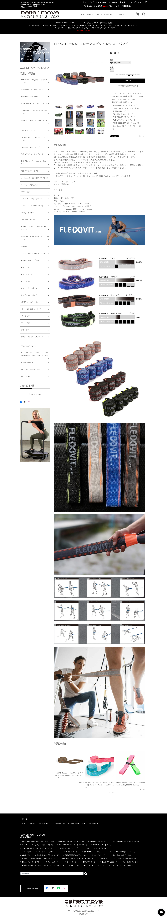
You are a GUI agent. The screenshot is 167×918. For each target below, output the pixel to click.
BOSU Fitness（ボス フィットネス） (34, 103)
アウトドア (25, 330)
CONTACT (120, 14)
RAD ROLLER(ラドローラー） (32, 130)
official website (36, 394)
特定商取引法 (60, 823)
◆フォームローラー (28, 267)
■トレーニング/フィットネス (31, 309)
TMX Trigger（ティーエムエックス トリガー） (34, 162)
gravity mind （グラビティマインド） (35, 178)
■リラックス (25, 323)
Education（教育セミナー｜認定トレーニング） (35, 238)
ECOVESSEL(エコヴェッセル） (32, 206)
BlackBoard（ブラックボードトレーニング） (34, 112)
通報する (141, 136)
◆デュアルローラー (28, 281)
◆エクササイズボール (29, 288)
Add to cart (128, 81)
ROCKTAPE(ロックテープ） (31, 147)
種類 (111, 60)
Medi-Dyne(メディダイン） (31, 185)
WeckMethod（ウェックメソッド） (33, 89)
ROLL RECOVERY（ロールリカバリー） (34, 122)
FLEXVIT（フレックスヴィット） (33, 154)
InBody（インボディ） (29, 213)
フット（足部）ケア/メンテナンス (33, 253)
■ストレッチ (25, 316)
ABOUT (99, 14)
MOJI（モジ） (26, 192)
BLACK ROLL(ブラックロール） (32, 199)
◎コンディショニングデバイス (32, 337)
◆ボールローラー (27, 274)
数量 (111, 67)
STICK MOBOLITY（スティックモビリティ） (35, 138)
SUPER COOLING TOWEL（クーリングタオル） (34, 228)
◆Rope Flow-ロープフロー (30, 260)
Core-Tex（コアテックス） (30, 220)
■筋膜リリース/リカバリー (30, 302)
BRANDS (90, 14)
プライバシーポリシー (78, 823)
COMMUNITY (109, 14)
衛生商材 (24, 246)
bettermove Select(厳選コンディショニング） (34, 81)
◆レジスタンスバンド (29, 295)
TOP (82, 14)
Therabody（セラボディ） (30, 96)
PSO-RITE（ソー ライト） (30, 171)
